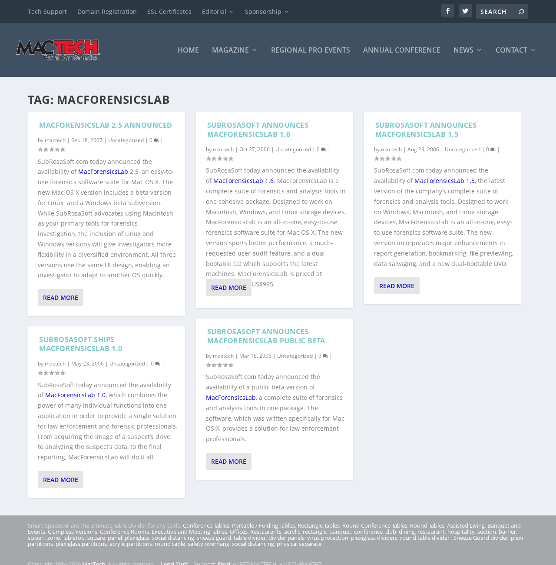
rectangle (315, 531)
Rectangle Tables (319, 525)
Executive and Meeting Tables (189, 531)
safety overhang (208, 544)
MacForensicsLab (103, 171)
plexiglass (137, 538)
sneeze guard (214, 538)
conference (368, 531)
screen (36, 538)
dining (407, 531)
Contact (511, 51)
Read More (60, 297)
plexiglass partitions (81, 544)
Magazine (230, 51)
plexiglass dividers (374, 538)
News (463, 51)
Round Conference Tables (374, 525)
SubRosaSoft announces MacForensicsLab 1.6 (258, 129)
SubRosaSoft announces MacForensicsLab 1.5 (426, 129)
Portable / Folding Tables (263, 525)
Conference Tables (206, 525)
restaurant (431, 531)
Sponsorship (263, 11)
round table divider (425, 538)
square (96, 538)
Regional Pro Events (310, 51)
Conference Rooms (124, 531)
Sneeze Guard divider (480, 538)
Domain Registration (107, 11)
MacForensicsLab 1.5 (444, 180)
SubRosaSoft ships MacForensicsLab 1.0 (80, 344)
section (486, 531)
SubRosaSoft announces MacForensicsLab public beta (266, 336)
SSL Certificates (169, 11)
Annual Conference (401, 51)
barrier (507, 531)
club (390, 531)
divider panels (286, 538)
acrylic (292, 531)
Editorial (214, 11)
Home (188, 51)
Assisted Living (466, 525)
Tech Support (47, 11)
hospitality (461, 531)
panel (115, 538)
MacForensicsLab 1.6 (243, 180)
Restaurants (265, 531)
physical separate (299, 544)
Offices (239, 531)
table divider (250, 538)
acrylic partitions (130, 544)
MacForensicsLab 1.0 (75, 395)
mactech (55, 140)
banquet (340, 531)
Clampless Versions (72, 531)
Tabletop (74, 538)
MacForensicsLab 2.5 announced (105, 125)
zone (53, 538)
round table (170, 544)
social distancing (173, 538)
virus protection (327, 538)
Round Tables (427, 525)
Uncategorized (126, 140)
